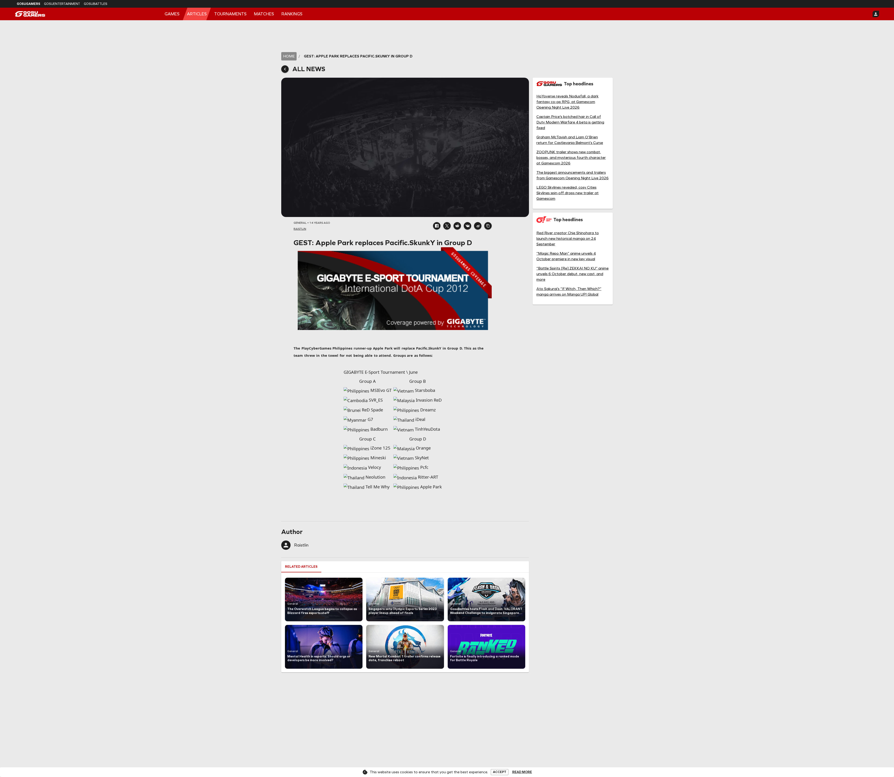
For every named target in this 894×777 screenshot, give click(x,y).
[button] (436, 226)
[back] (285, 69)
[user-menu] (876, 14)
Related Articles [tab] (301, 567)
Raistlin (301, 545)
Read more (522, 772)
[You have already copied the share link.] (488, 226)
